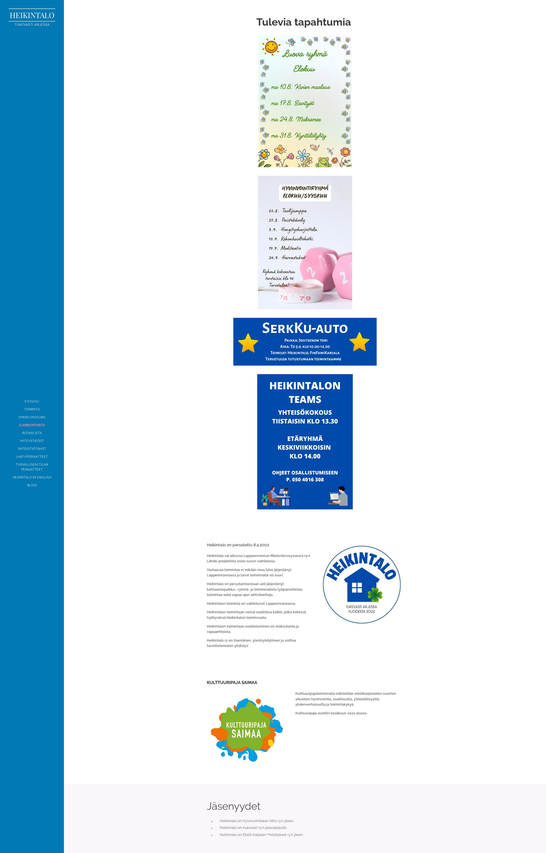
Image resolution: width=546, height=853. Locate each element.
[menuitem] (32, 401)
